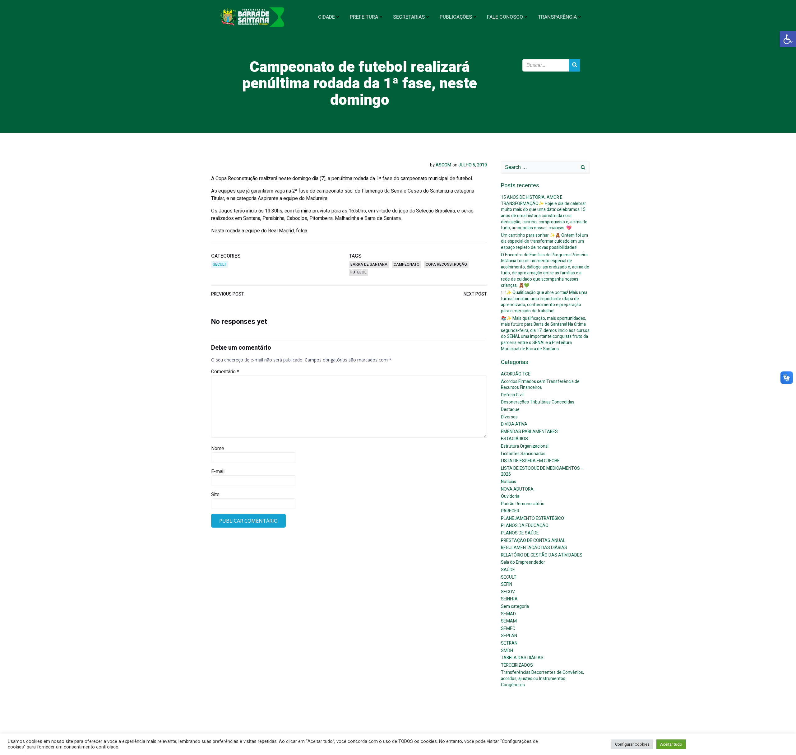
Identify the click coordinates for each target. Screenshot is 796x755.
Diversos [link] (509, 417)
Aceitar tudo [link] (671, 744)
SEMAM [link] (509, 621)
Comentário (225, 371)
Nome (217, 448)
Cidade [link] (326, 17)
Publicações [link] (456, 17)
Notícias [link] (508, 481)
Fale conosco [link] (505, 17)
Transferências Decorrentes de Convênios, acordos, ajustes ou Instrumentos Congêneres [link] (542, 678)
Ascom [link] (443, 165)
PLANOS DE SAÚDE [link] (520, 533)
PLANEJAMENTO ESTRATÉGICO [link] (532, 518)
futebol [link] (358, 272)
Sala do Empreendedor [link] (523, 562)
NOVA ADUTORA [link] (517, 489)
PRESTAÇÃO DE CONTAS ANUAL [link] (533, 540)
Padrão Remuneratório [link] (522, 504)
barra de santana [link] (368, 264)
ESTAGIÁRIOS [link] (514, 439)
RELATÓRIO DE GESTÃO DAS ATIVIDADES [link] (541, 555)
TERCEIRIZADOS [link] (517, 665)
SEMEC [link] (508, 628)
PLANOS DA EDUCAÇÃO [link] (524, 525)
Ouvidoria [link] (510, 496)
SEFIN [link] (506, 584)
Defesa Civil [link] (512, 395)
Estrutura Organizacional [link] (524, 446)
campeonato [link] (406, 264)
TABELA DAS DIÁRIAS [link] (522, 658)
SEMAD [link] (508, 614)
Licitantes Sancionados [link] (523, 453)
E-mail (217, 471)
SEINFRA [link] (509, 599)
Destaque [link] (510, 409)
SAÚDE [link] (508, 569)
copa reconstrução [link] (446, 264)
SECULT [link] (219, 264)
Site (215, 494)
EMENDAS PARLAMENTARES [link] (529, 431)
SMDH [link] (507, 650)
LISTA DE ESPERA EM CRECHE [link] (530, 461)
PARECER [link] (510, 511)
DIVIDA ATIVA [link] (514, 424)
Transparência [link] (557, 17)
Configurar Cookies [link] (632, 744)
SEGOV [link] (508, 592)
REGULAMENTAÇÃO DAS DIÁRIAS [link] (534, 547)
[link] (788, 39)
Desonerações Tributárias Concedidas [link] (537, 402)
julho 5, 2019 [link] (472, 165)
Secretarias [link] (409, 17)
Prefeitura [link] (364, 17)
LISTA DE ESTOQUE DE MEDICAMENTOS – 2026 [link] (542, 471)
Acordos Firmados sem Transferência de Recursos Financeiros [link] (540, 384)
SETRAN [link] (509, 643)
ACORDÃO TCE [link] (515, 374)
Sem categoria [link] (515, 606)
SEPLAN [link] (509, 635)
